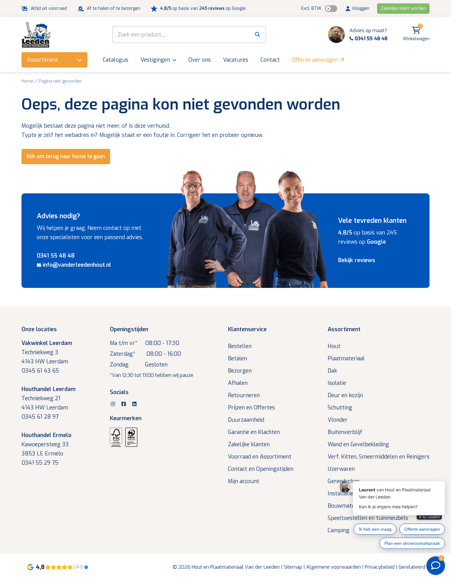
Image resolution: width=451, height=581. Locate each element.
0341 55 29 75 (39, 463)
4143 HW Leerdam (44, 361)
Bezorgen (240, 370)
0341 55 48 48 (56, 255)
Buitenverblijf (345, 432)
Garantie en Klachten (254, 432)
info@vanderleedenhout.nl (77, 265)
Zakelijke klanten (249, 444)
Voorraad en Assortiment (259, 456)
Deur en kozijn (345, 395)
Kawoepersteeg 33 (45, 444)
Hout (334, 346)
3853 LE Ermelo (42, 453)
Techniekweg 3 (39, 352)
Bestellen (240, 346)
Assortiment (344, 329)
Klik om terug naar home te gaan (66, 156)
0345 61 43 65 (40, 370)
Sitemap (293, 567)
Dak (332, 370)
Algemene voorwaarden (333, 567)
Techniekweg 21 (40, 398)
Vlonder (338, 420)
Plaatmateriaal (346, 358)
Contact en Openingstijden (260, 469)
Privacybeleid (380, 567)
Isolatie (337, 383)
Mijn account (243, 481)
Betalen (237, 358)
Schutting (340, 407)
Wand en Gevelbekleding (358, 444)
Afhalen (238, 383)
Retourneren (244, 395)
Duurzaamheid (246, 420)
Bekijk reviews (356, 260)
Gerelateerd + (414, 567)
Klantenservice (247, 329)
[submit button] (257, 34)
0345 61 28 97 (40, 416)
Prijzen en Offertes (251, 407)
